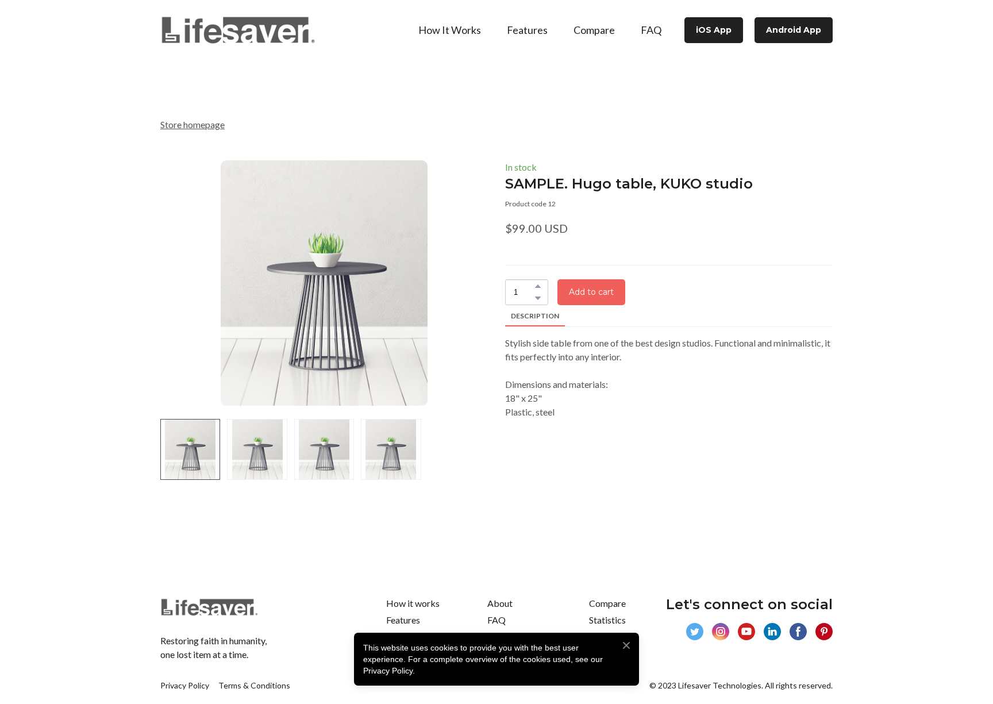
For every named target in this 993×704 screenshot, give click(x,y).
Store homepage (192, 124)
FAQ (651, 30)
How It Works (449, 30)
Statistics (607, 619)
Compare (594, 30)
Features (527, 30)
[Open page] (237, 30)
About (500, 603)
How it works (413, 603)
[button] (713, 30)
